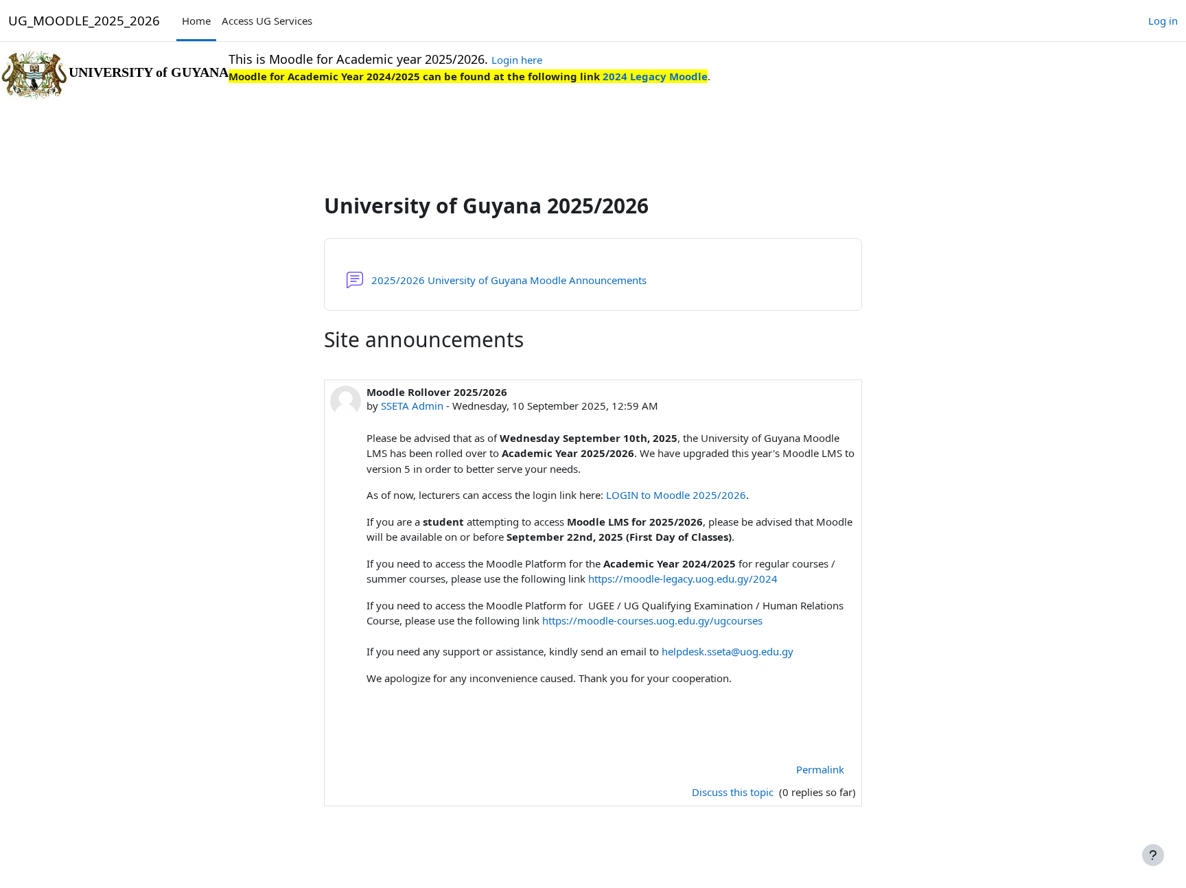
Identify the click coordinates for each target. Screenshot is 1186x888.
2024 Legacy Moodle (654, 76)
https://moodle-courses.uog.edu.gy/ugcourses (652, 620)
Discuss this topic (734, 792)
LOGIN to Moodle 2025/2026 (676, 495)
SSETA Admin (412, 405)
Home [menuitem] (196, 20)
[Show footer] (1153, 855)
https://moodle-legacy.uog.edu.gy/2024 (683, 578)
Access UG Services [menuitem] (267, 20)
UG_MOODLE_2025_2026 (84, 20)
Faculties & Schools (67, 95)
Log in (1163, 20)
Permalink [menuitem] (820, 769)
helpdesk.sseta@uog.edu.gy (727, 651)
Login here (516, 60)
